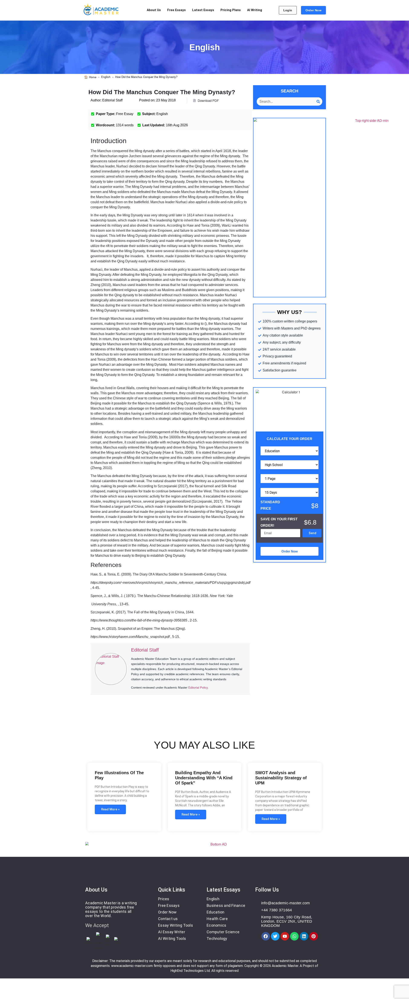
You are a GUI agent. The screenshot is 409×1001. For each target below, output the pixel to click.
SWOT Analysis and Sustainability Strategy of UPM (281, 777)
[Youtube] (285, 936)
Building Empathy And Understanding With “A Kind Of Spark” (203, 777)
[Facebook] (265, 936)
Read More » (110, 809)
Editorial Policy (198, 687)
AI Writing (254, 10)
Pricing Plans (230, 10)
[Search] (318, 101)
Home (92, 77)
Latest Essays (203, 10)
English (105, 77)
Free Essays (176, 10)
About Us (154, 10)
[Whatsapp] (294, 936)
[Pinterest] (313, 936)
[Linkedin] (304, 936)
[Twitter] (275, 936)
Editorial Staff (145, 650)
